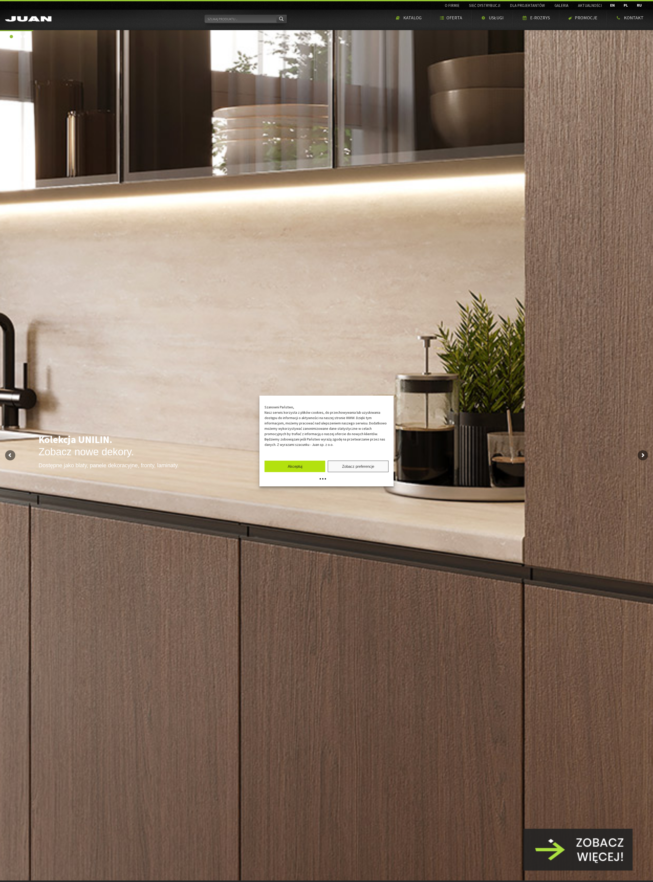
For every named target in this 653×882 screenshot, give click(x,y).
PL (626, 5)
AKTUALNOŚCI (590, 5)
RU (639, 5)
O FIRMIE (452, 5)
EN (612, 5)
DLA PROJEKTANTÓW (527, 5)
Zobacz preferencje (358, 466)
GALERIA (561, 5)
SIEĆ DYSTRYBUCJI (484, 5)
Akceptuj (295, 466)
